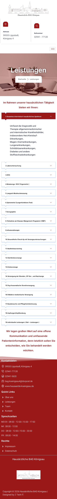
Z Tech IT (19, 494)
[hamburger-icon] (53, 49)
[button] (28, 116)
